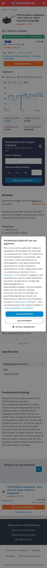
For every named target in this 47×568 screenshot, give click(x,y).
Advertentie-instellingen (25, 302)
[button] (23, 326)
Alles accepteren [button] (24, 314)
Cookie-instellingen (12, 308)
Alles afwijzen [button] (24, 320)
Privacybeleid (27, 308)
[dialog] (23, 284)
